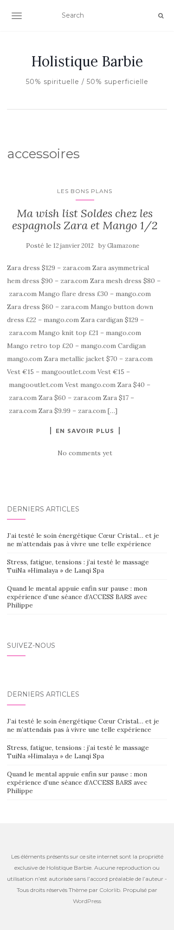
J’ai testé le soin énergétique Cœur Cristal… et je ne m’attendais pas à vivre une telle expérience (83, 539)
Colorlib (109, 889)
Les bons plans (84, 190)
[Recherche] (161, 16)
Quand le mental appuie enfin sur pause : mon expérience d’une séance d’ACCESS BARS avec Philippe (77, 596)
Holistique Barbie (87, 61)
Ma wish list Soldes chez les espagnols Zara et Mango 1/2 (85, 219)
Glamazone (123, 246)
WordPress (87, 901)
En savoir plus (85, 430)
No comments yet (85, 453)
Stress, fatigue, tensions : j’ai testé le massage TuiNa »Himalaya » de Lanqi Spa (78, 566)
